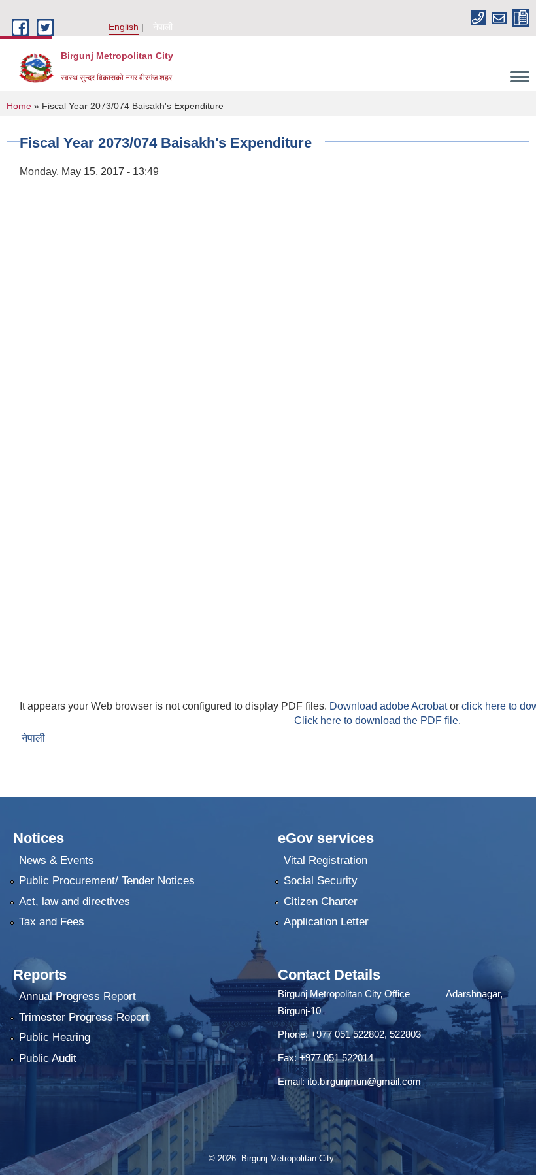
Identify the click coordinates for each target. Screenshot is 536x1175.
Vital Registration (325, 860)
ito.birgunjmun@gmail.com (364, 1081)
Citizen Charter (321, 901)
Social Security (321, 880)
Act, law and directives (74, 901)
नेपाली (163, 27)
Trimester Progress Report (84, 1017)
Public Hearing (54, 1037)
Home (19, 106)
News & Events (56, 860)
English (124, 27)
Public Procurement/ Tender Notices (107, 880)
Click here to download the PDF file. (377, 720)
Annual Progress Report (77, 996)
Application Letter (326, 922)
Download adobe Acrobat (389, 706)
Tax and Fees (51, 922)
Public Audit (47, 1058)
